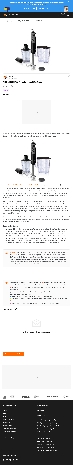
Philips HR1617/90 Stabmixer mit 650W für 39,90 (22, 185)
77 (59, 185)
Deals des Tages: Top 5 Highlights (47, 420)
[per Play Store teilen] (13, 460)
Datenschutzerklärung (9, 431)
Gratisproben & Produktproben (46, 429)
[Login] (63, 15)
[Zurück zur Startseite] (11, 15)
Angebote (12, 21)
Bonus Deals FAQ (8, 419)
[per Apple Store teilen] (10, 460)
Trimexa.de (40, 410)
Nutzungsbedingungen (10, 428)
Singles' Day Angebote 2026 (45, 444)
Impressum (6, 422)
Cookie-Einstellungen (9, 438)
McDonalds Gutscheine (44, 432)
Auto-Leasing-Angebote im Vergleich (48, 426)
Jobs (4, 413)
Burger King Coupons (43, 435)
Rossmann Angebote (43, 438)
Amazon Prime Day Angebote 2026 (47, 450)
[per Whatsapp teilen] (7, 460)
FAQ (4, 416)
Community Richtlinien (9, 434)
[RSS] (17, 460)
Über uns (5, 410)
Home (4, 21)
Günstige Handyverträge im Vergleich (48, 423)
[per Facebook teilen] (3, 460)
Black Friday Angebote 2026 (45, 441)
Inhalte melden (7, 425)
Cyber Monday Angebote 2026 (46, 447)
